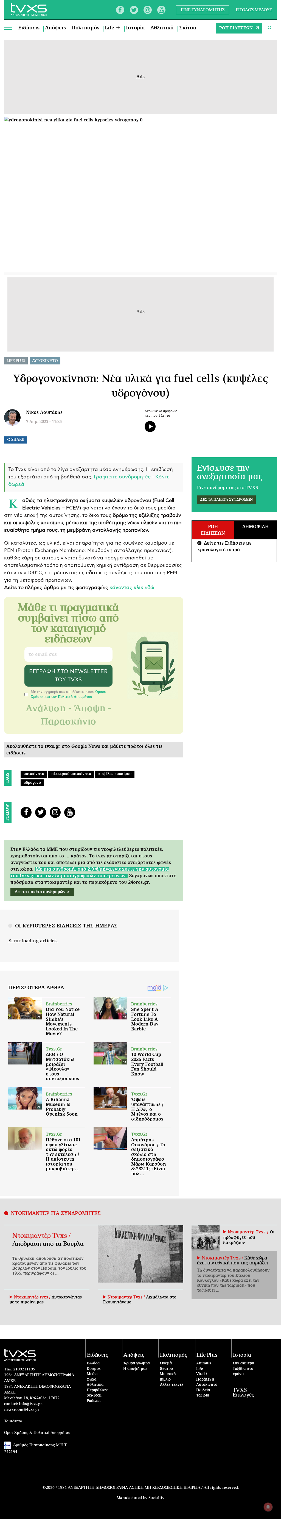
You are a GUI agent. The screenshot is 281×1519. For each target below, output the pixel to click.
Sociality (156, 1498)
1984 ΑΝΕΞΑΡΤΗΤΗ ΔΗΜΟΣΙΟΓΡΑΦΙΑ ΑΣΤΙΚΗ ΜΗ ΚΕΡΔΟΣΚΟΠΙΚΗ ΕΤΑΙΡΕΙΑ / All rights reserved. (148, 1488)
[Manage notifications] (268, 1507)
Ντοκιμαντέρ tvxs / (33, 1297)
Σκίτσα (187, 28)
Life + (112, 28)
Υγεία (91, 1379)
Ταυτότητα (13, 1421)
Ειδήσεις (29, 28)
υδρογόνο (32, 783)
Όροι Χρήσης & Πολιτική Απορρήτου (37, 1433)
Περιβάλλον (97, 1390)
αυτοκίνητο (34, 774)
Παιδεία (203, 1390)
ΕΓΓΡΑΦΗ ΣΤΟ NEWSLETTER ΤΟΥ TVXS (68, 675)
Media (92, 1374)
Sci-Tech (94, 1395)
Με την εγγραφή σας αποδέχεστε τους (68, 694)
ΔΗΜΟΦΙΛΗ (255, 527)
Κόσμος (94, 1369)
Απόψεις (55, 28)
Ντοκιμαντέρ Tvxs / (41, 1236)
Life (199, 1369)
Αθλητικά (162, 28)
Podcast (94, 1401)
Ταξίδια (202, 1395)
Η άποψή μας (135, 1369)
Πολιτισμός (85, 28)
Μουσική (168, 1374)
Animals (203, 1363)
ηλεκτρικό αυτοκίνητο (71, 774)
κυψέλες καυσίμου (114, 774)
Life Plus (16, 361)
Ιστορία (135, 28)
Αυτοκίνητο (206, 1385)
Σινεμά (166, 1363)
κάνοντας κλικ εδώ (131, 587)
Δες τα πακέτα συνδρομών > (42, 892)
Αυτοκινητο (45, 361)
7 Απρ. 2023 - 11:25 (44, 422)
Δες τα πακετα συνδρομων (226, 499)
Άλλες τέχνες (172, 1385)
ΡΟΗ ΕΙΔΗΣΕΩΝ (236, 28)
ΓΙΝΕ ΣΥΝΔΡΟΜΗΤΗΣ (202, 10)
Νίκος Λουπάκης (44, 412)
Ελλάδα (93, 1363)
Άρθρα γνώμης (136, 1363)
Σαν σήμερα (243, 1363)
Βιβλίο (165, 1379)
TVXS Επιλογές (243, 1393)
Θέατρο (166, 1369)
